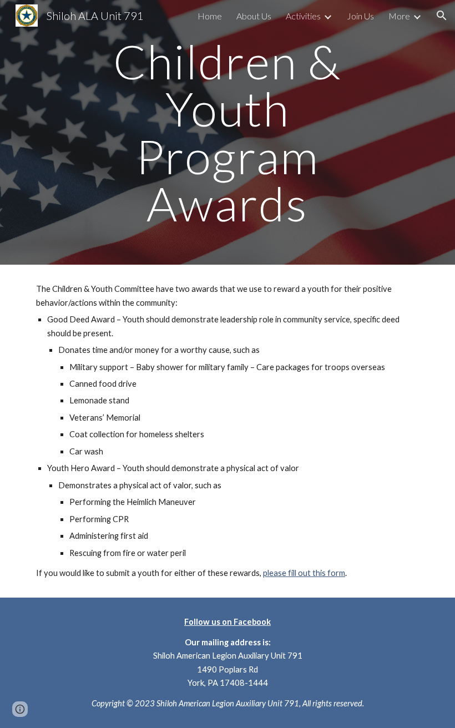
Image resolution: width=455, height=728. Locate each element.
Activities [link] (303, 16)
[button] (441, 15)
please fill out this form (304, 573)
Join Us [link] (360, 16)
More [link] (399, 16)
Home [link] (210, 16)
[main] (228, 132)
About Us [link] (253, 16)
